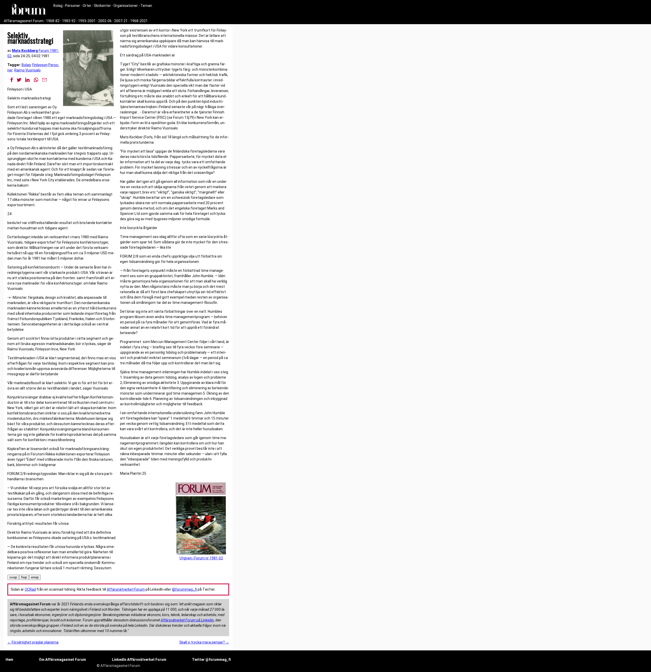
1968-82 (53, 21)
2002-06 (105, 21)
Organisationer (125, 6)
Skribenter (102, 6)
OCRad (30, 589)
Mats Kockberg (25, 51)
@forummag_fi (184, 589)
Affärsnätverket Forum (126, 589)
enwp (35, 577)
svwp (13, 577)
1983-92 (69, 21)
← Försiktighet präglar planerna (32, 642)
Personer (72, 6)
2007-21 (121, 21)
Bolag (58, 6)
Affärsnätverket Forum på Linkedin (187, 620)
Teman (146, 6)
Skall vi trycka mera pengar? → (204, 642)
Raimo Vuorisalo (27, 70)
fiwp (24, 577)
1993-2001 (87, 21)
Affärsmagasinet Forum (23, 21)
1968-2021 (139, 21)
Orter (87, 6)
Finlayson (40, 65)
